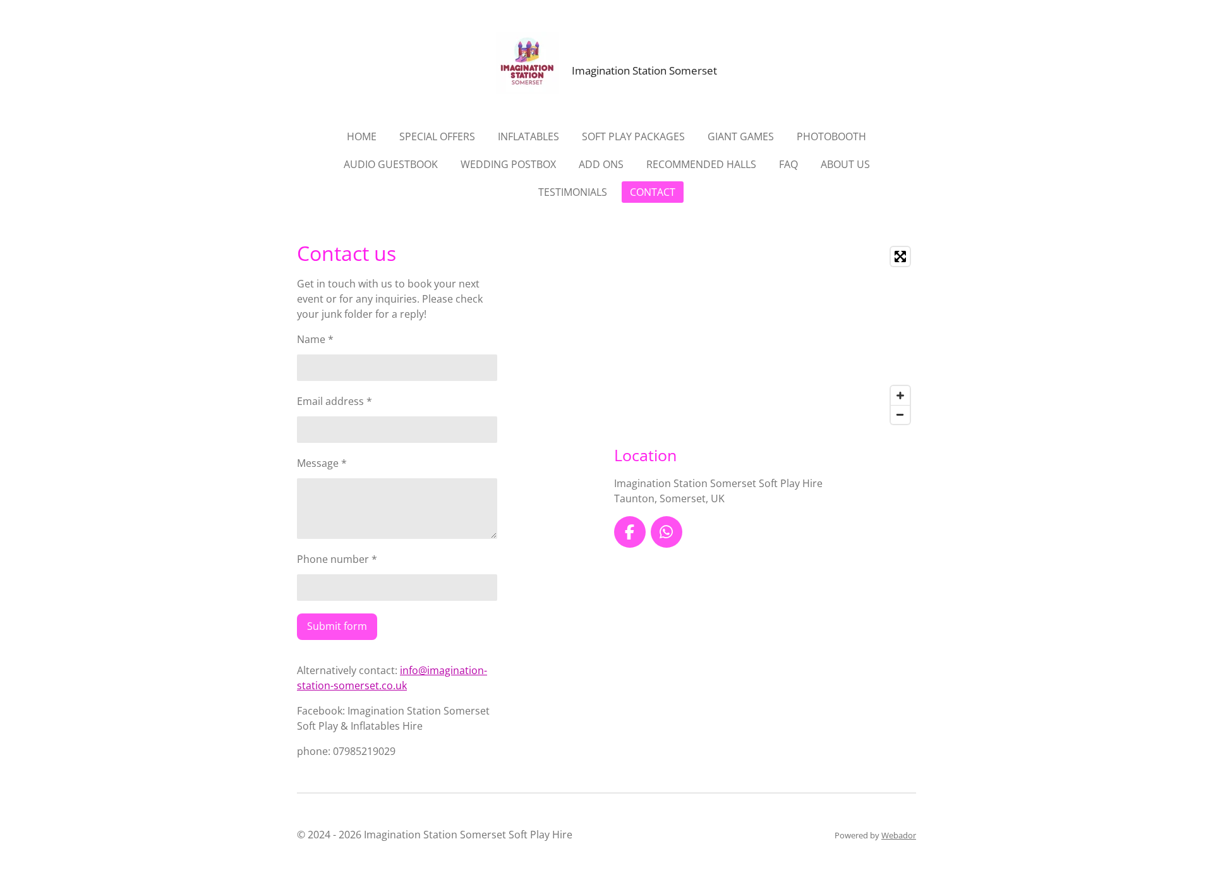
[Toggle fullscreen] (900, 256)
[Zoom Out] (900, 414)
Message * (322, 463)
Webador (898, 835)
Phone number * (337, 559)
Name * (315, 339)
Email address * (334, 401)
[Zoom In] (900, 395)
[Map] (765, 335)
